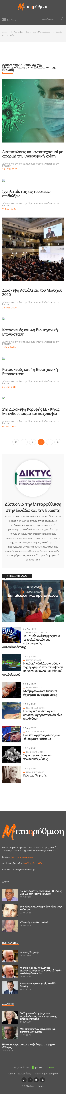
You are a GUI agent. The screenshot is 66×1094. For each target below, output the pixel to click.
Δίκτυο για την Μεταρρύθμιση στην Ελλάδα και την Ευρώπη (31, 165)
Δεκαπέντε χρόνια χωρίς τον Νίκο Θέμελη (38, 985)
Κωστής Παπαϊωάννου (36, 731)
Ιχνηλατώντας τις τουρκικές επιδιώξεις (26, 193)
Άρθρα (5, 881)
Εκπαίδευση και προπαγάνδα (33, 595)
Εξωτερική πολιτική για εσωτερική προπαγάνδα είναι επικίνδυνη (43, 714)
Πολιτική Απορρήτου (46, 1073)
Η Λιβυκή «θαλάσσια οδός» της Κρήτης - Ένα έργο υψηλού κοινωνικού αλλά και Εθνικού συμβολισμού (32, 668)
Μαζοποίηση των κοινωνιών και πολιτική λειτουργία (38, 1030)
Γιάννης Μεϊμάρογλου (22, 856)
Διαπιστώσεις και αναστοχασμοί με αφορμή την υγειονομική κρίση (32, 154)
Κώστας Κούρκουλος (34, 592)
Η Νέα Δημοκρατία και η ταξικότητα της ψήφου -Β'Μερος (28, 1046)
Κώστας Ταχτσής (35, 775)
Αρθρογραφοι (17, 31)
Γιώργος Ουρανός (33, 660)
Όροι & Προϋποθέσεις (19, 1073)
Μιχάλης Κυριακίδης (35, 772)
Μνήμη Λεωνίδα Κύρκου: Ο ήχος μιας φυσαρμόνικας (40, 693)
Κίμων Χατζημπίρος (35, 752)
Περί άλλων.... (10, 942)
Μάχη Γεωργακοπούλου (36, 632)
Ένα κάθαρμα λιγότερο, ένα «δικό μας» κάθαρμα (41, 737)
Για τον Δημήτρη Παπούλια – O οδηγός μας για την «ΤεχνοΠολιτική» (41, 892)
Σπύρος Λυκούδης (34, 687)
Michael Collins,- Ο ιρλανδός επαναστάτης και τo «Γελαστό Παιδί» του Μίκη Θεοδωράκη (41, 970)
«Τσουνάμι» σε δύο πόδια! (34, 922)
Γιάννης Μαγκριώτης (35, 708)
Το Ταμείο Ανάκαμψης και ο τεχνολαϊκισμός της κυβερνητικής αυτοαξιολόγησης (31, 641)
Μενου (11, 20)
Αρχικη (5, 31)
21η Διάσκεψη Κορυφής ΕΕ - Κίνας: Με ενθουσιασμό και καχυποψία (31, 411)
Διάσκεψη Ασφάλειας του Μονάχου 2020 (32, 292)
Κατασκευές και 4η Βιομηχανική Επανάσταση (30, 332)
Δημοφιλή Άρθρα (17, 576)
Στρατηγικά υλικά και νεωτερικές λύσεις (37, 757)
